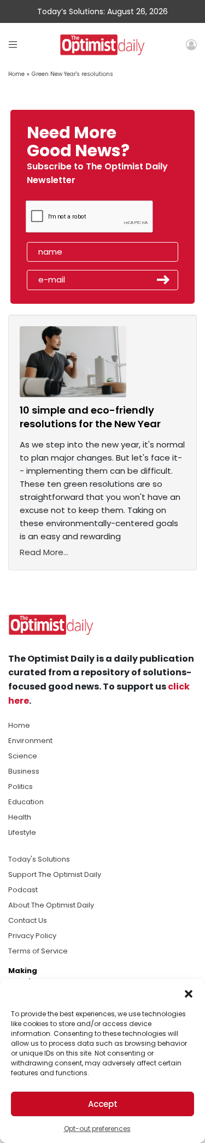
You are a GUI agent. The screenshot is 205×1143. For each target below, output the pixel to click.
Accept (103, 1104)
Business (23, 771)
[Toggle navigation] (12, 44)
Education (26, 802)
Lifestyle (22, 832)
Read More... (44, 552)
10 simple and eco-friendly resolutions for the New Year (90, 417)
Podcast (23, 890)
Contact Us (27, 920)
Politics (20, 786)
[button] (188, 992)
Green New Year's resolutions (72, 74)
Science (22, 756)
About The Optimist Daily (51, 905)
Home (16, 74)
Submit (163, 280)
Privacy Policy (32, 935)
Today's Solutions (39, 859)
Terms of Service (38, 951)
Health (19, 817)
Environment (30, 740)
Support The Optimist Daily (54, 874)
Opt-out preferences (97, 1128)
